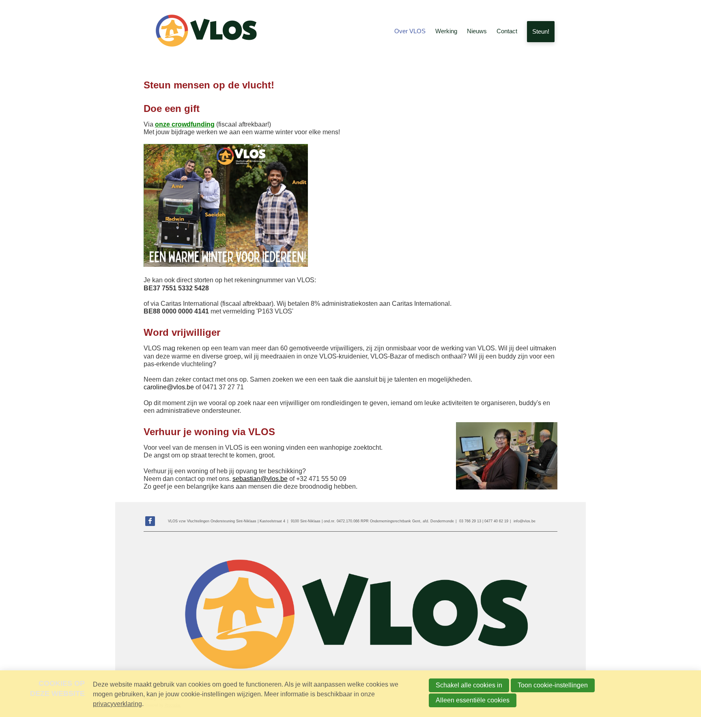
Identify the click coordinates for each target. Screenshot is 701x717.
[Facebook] (150, 521)
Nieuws (477, 31)
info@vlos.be (524, 521)
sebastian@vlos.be (260, 478)
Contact (507, 31)
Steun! (540, 31)
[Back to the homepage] (204, 31)
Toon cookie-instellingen (553, 685)
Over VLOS (410, 31)
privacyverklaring (117, 703)
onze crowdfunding (185, 124)
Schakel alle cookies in (469, 685)
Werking (446, 31)
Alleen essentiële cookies (473, 700)
